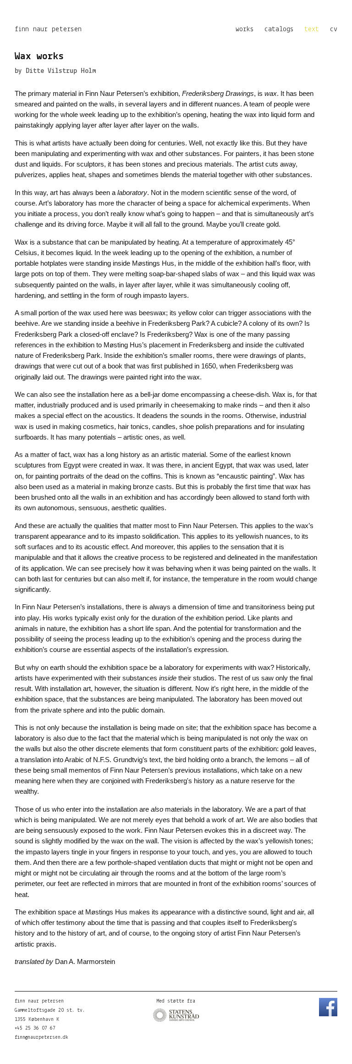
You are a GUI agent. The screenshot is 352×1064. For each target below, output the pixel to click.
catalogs (278, 29)
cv (333, 29)
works (244, 29)
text (311, 29)
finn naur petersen (48, 29)
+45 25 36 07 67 (35, 1028)
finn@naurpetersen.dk (41, 1037)
